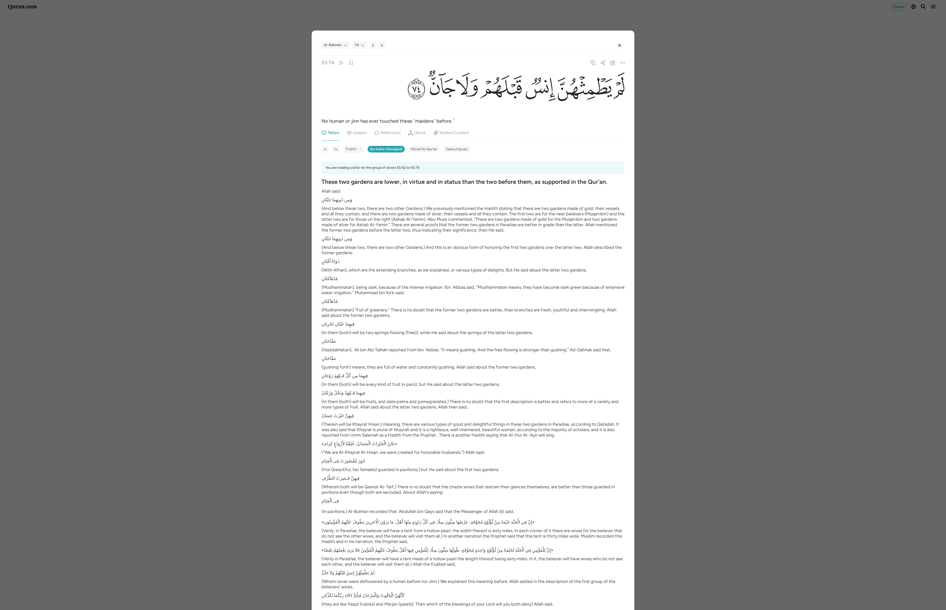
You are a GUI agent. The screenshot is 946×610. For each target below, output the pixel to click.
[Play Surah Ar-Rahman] (341, 62)
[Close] (620, 45)
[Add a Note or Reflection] (612, 62)
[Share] (602, 62)
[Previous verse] (373, 45)
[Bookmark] (351, 62)
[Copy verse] (593, 62)
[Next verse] (382, 45)
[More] (622, 62)
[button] (618, 89)
